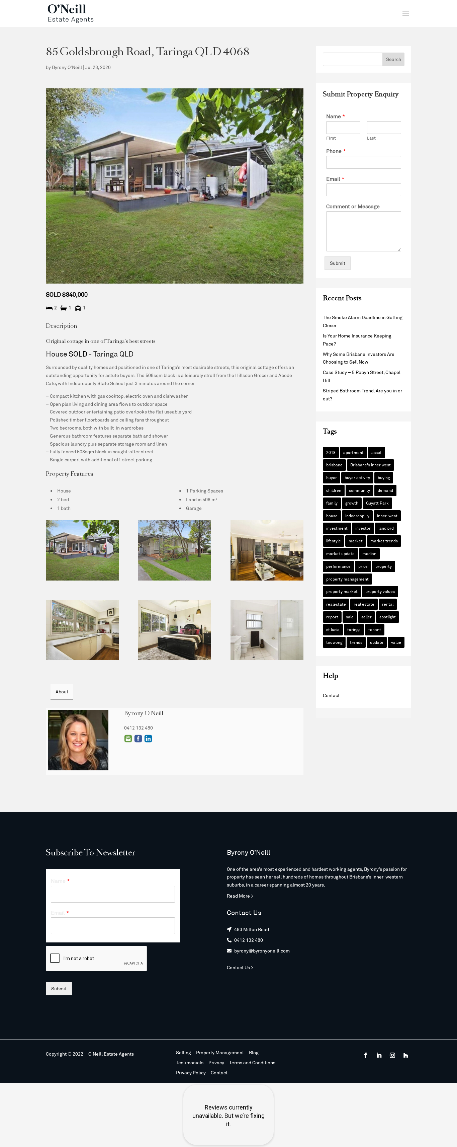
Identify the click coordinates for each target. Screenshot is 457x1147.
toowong (334, 642)
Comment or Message (353, 206)
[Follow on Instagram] (392, 1055)
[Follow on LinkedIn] (379, 1055)
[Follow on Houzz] (405, 1055)
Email (128, 739)
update (376, 642)
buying (384, 477)
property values (380, 591)
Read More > (240, 896)
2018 (331, 452)
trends (356, 642)
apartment (353, 452)
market (356, 540)
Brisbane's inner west (370, 464)
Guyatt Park (377, 503)
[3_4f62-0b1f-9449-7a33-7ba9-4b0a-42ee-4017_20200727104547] (82, 630)
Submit (337, 263)
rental (387, 604)
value (396, 642)
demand (385, 490)
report (332, 616)
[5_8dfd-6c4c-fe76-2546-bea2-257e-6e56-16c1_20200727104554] (267, 630)
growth (351, 503)
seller (366, 616)
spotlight (387, 616)
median (369, 553)
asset (376, 452)
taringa (354, 629)
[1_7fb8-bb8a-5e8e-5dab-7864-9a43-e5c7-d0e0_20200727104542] (174, 550)
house (332, 515)
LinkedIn (148, 739)
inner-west (387, 515)
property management (347, 579)
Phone (336, 151)
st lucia (333, 629)
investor (363, 528)
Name (335, 116)
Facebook (138, 739)
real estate (364, 604)
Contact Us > (240, 967)
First (331, 138)
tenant (374, 629)
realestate (336, 604)
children (333, 490)
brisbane (334, 464)
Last (371, 138)
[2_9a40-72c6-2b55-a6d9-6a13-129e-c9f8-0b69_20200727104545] (267, 550)
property (383, 566)
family (332, 503)
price (363, 566)
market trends (384, 540)
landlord (386, 528)
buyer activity (357, 477)
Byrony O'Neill (67, 67)
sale (350, 616)
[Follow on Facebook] (365, 1055)
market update (340, 553)
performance (338, 566)
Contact (331, 695)
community (359, 490)
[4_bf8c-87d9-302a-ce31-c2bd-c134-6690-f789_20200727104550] (174, 630)
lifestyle (333, 540)
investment (337, 528)
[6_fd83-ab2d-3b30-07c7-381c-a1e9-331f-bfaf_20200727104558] (82, 550)
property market (342, 591)
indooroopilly (357, 515)
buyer (331, 477)
